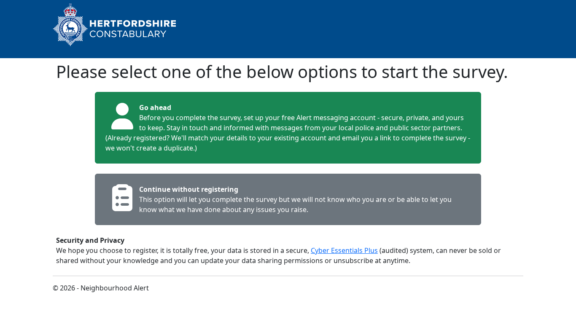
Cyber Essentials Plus (344, 250)
